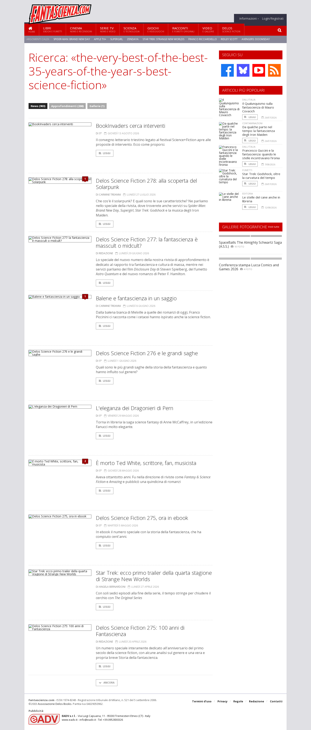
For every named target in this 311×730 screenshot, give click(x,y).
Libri (52, 29)
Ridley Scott (229, 39)
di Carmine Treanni (108, 194)
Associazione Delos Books (55, 704)
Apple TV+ (100, 39)
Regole (238, 701)
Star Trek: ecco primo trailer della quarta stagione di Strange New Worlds (154, 576)
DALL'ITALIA (248, 99)
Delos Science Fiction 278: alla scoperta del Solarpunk (146, 183)
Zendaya (133, 39)
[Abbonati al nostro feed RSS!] (274, 70)
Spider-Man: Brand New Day (72, 39)
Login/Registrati (272, 18)
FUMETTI (247, 170)
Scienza (131, 29)
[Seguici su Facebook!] (227, 70)
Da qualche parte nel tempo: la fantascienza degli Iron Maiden (258, 131)
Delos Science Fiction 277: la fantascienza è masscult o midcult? (147, 242)
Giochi (155, 29)
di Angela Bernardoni (110, 587)
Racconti (183, 29)
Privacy (222, 701)
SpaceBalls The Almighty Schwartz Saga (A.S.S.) (250, 244)
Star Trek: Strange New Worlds (163, 39)
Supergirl (116, 39)
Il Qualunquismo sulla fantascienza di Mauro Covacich (258, 107)
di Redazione (104, 253)
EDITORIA (247, 193)
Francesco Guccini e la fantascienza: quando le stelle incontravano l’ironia (261, 154)
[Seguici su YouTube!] (259, 70)
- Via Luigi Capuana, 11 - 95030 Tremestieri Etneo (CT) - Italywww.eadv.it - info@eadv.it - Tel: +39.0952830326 (106, 718)
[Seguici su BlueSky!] (243, 70)
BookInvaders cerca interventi (130, 125)
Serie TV (108, 29)
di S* (99, 133)
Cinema (81, 29)
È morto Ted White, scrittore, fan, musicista (146, 462)
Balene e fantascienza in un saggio (136, 298)
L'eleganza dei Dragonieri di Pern (134, 408)
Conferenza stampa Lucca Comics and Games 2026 (249, 267)
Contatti (276, 701)
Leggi (106, 153)
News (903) (38, 106)
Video (208, 29)
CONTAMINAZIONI (252, 123)
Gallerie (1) (97, 106)
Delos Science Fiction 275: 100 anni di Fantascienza (140, 631)
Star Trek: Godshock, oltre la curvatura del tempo (261, 176)
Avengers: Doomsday (256, 39)
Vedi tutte (273, 226)
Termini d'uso (202, 701)
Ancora (108, 682)
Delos (231, 29)
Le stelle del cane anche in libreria (261, 199)
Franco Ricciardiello (202, 39)
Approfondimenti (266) (67, 106)
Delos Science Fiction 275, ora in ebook (142, 517)
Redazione (256, 701)
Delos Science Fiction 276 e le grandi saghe (147, 353)
